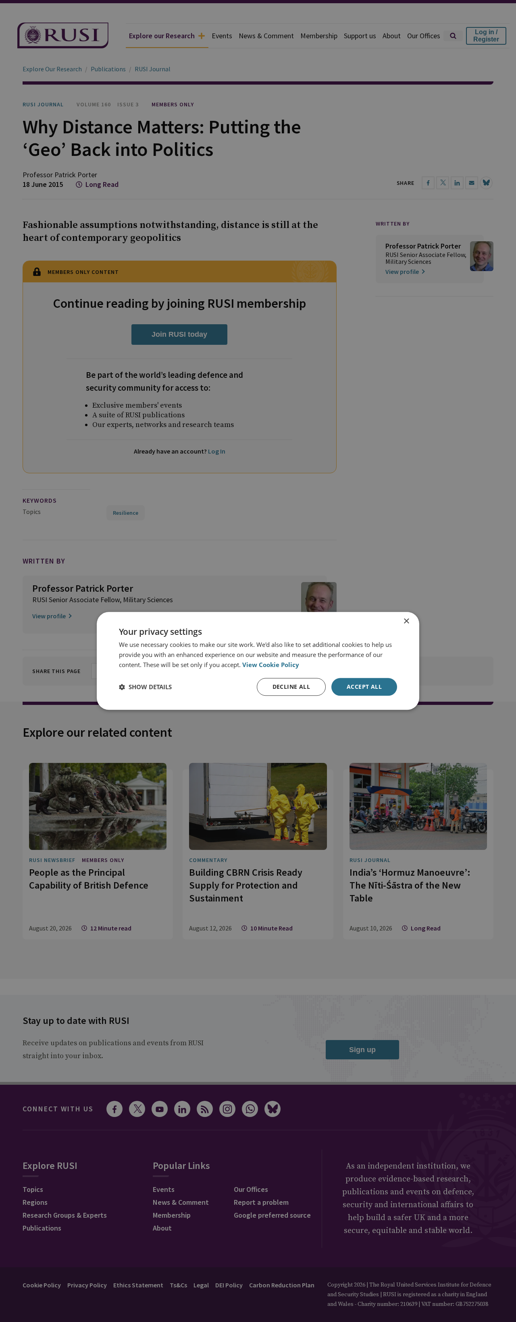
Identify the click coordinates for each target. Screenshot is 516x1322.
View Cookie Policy (270, 665)
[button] (145, 686)
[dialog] (258, 661)
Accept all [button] (364, 686)
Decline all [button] (291, 686)
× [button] (406, 621)
